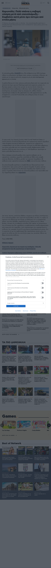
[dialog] (25, 284)
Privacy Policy (33, 310)
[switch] (42, 283)
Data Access (25, 310)
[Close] (48, 257)
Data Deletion (18, 310)
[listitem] (25, 280)
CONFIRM (15, 306)
